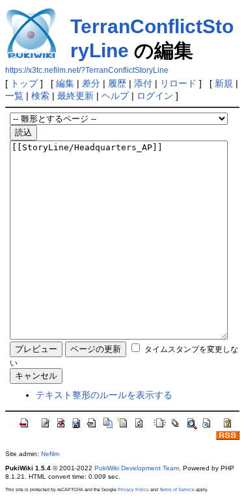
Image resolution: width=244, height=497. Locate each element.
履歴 (117, 83)
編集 (65, 83)
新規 (224, 83)
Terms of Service (177, 489)
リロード (178, 83)
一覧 (14, 95)
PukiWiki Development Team (136, 468)
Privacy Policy (133, 489)
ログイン (155, 95)
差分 (91, 83)
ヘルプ (115, 95)
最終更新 (75, 95)
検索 (40, 95)
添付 (143, 83)
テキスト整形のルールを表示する (104, 395)
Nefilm (50, 453)
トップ (24, 83)
